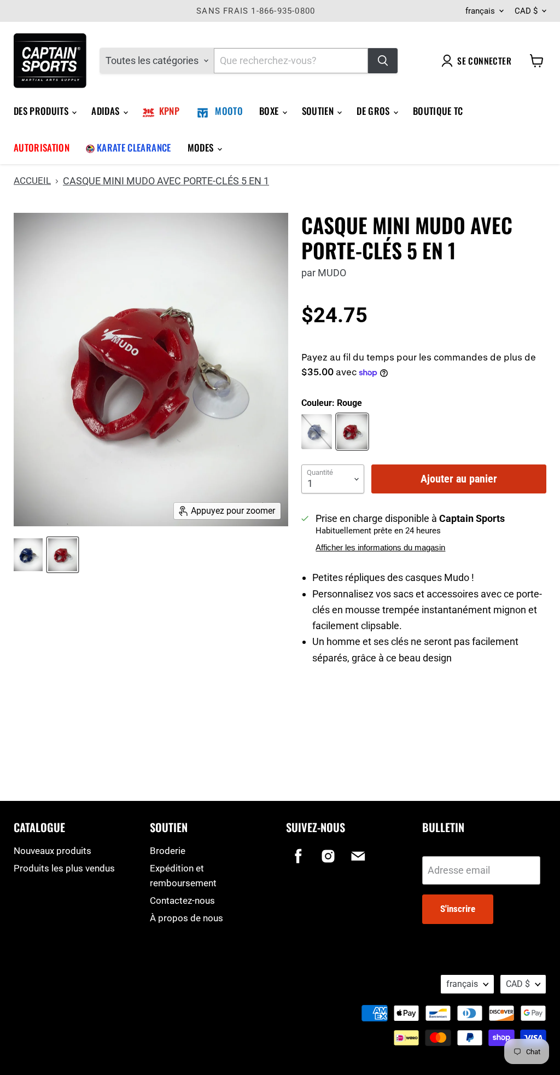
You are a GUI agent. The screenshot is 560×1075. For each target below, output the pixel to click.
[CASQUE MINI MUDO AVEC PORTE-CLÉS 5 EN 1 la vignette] (28, 554)
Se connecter (484, 60)
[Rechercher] (383, 60)
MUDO (332, 272)
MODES (202, 147)
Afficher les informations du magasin (380, 547)
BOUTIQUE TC (438, 111)
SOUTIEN (319, 111)
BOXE (270, 111)
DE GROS (374, 111)
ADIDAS (106, 111)
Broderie (167, 850)
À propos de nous (186, 918)
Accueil (32, 181)
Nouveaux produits (52, 850)
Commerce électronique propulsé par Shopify (83, 996)
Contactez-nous (182, 900)
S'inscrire (457, 908)
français (480, 11)
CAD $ (526, 11)
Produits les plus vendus (64, 868)
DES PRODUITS (42, 111)
